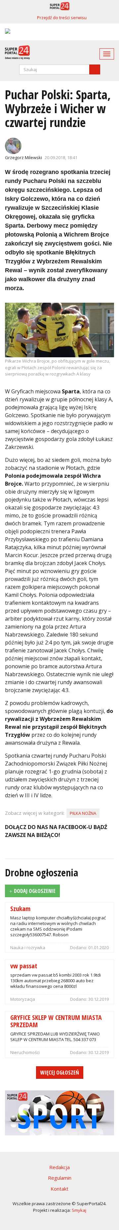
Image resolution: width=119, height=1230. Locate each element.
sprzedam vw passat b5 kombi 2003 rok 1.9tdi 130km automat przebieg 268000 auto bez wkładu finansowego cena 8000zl (55, 980)
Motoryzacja (22, 999)
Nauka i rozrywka (27, 947)
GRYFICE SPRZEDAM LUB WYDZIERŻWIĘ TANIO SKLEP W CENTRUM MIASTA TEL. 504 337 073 (55, 1036)
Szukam (20, 908)
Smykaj (79, 1210)
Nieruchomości (25, 1052)
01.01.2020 (98, 947)
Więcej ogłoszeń (59, 1072)
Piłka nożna (83, 813)
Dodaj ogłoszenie (35, 891)
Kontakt (59, 1188)
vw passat (23, 965)
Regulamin (59, 1177)
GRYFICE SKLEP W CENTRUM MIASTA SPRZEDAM (56, 1021)
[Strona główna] (15, 52)
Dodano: (79, 947)
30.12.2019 (98, 999)
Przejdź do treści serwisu (62, 18)
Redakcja (59, 1167)
